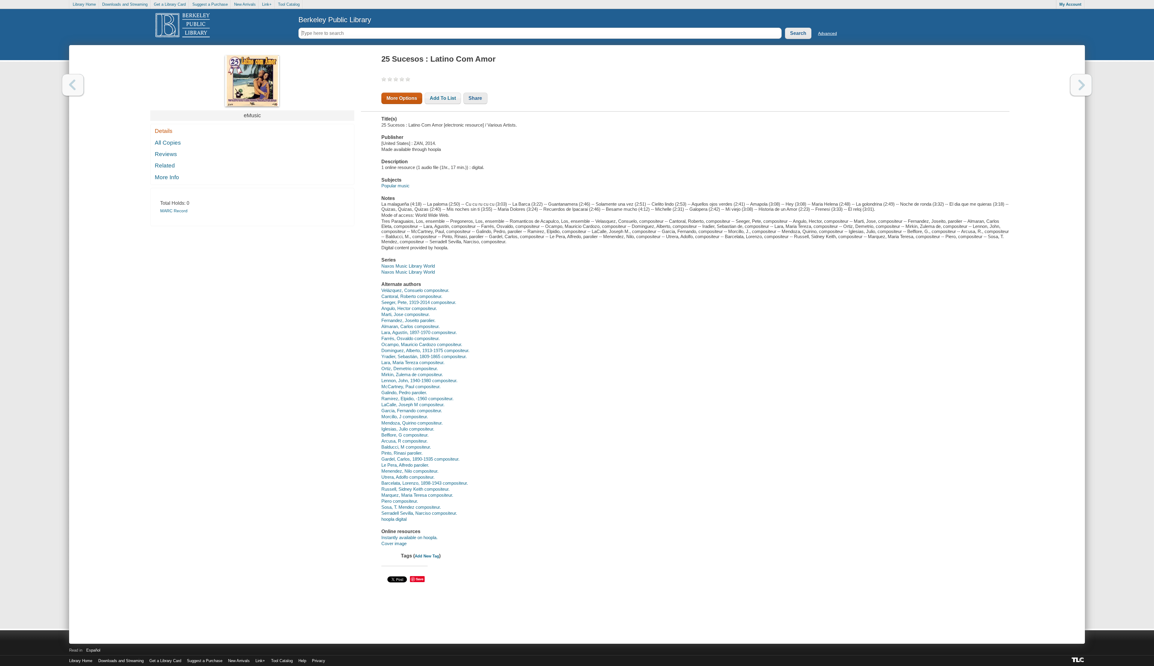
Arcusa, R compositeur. (404, 440)
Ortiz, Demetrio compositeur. (409, 368)
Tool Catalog (289, 4)
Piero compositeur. (399, 501)
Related (165, 165)
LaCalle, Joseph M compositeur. (412, 404)
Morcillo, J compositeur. (404, 416)
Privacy (318, 660)
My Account (1070, 4)
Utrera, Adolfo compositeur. (408, 477)
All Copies (168, 143)
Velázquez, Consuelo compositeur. (415, 290)
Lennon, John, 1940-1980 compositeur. (419, 380)
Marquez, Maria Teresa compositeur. (417, 495)
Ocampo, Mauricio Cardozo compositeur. (421, 344)
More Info (167, 177)
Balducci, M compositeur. (406, 447)
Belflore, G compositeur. (405, 434)
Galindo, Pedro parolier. (404, 392)
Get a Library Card (170, 4)
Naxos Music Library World (408, 266)
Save (419, 579)
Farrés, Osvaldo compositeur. (410, 338)
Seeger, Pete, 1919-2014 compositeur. (418, 302)
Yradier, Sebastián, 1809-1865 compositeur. (424, 356)
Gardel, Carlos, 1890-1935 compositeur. (420, 459)
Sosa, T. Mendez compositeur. (411, 507)
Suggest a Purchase (210, 4)
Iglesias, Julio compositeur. (407, 428)
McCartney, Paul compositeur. (411, 386)
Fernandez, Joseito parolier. (408, 320)
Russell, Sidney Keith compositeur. (415, 489)
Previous (73, 85)
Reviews (166, 154)
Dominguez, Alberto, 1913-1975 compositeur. (425, 350)
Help (302, 660)
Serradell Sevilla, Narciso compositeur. (419, 513)
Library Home (84, 4)
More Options (401, 98)
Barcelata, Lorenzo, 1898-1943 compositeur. (424, 483)
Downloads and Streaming (125, 4)
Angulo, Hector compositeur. (409, 308)
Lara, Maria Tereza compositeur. (412, 362)
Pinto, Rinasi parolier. (402, 453)
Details (163, 131)
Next (1081, 85)
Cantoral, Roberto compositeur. (411, 296)
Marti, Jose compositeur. (405, 314)
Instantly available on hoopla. (409, 537)
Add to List (443, 98)
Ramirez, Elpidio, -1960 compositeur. (417, 398)
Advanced (827, 33)
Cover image (394, 543)
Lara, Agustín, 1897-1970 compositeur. (419, 332)
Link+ (267, 4)
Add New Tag (427, 556)
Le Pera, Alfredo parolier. (405, 465)
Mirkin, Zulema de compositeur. (412, 374)
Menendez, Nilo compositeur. (409, 471)
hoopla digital (394, 519)
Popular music (395, 185)
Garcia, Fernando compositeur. (411, 410)
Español (93, 650)
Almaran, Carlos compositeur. (410, 326)
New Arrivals (245, 4)
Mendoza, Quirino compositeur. (412, 422)
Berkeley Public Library (334, 20)
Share (475, 98)
